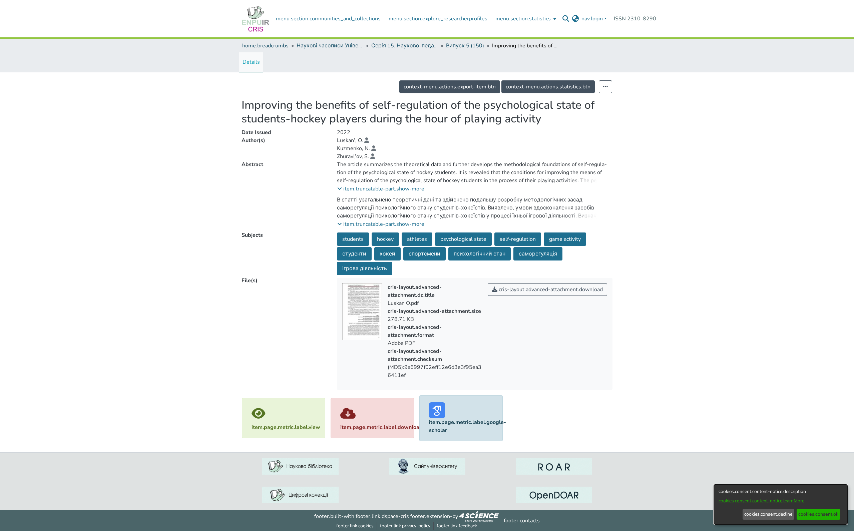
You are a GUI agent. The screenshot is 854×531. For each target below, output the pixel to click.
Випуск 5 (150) (465, 45)
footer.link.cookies (355, 526)
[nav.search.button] (565, 19)
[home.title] (255, 18)
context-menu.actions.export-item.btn (450, 86)
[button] (381, 188)
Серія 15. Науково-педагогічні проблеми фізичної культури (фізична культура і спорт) (404, 45)
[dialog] (780, 504)
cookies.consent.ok (818, 514)
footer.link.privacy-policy (405, 526)
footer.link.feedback (457, 526)
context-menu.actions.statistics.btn (548, 86)
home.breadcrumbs (265, 45)
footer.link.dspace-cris (382, 516)
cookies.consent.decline (768, 514)
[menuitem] (525, 18)
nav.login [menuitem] (592, 18)
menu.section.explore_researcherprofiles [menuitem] (438, 18)
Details (251, 62)
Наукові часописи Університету (330, 45)
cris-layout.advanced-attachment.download (550, 289)
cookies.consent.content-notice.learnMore (761, 501)
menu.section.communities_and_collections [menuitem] (328, 18)
